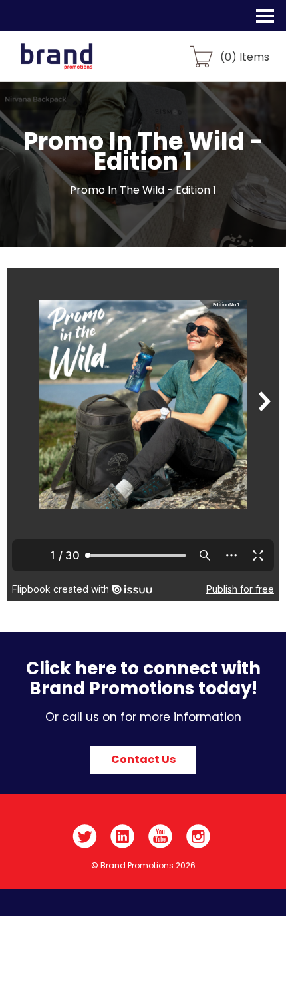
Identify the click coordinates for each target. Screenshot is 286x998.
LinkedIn (122, 836)
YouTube (160, 836)
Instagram (198, 836)
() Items (244, 56)
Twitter (84, 836)
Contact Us (143, 759)
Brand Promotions (81, 64)
